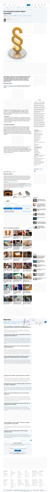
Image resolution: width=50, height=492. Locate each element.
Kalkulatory (37, 130)
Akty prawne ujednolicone (21, 484)
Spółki (13, 321)
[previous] (21, 440)
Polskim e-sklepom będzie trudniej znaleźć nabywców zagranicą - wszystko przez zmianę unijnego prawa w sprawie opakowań (39, 109)
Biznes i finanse (27, 472)
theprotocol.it (40, 485)
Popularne (36, 101)
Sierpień (41, 169)
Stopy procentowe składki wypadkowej (39, 158)
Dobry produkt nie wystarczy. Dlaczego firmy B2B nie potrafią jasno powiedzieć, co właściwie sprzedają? (39, 126)
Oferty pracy (40, 486)
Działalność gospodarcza (7, 322)
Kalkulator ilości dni (36, 144)
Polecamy (34, 254)
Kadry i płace (5, 484)
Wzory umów (40, 483)
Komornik (5, 112)
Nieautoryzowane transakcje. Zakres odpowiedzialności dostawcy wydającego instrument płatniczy (39, 105)
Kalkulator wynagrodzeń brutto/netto (38, 134)
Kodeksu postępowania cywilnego (12, 85)
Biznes (16, 321)
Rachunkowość (5, 473)
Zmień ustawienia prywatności (18, 490)
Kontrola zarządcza (36, 151)
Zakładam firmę (10, 321)
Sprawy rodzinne (20, 472)
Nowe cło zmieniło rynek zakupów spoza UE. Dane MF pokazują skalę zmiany (39, 116)
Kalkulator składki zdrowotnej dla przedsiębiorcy (38, 132)
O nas (4, 490)
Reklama (37, 490)
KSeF (4, 476)
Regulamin (24, 490)
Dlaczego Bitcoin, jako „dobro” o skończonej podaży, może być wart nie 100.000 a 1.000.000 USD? (39, 113)
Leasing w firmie (23, 321)
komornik (5, 203)
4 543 (29, 440)
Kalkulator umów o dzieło (37, 136)
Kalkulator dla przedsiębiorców (38, 133)
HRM (11, 476)
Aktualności (5, 321)
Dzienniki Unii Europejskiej (21, 483)
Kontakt (34, 490)
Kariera (28, 490)
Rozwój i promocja (6, 483)
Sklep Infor (19, 476)
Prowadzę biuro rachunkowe (35, 473)
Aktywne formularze (38, 147)
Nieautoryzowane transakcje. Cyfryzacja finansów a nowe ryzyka (39, 111)
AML (32, 476)
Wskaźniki (37, 154)
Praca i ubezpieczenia (14, 322)
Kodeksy (19, 485)
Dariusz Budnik (8, 19)
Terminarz (37, 169)
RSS (31, 490)
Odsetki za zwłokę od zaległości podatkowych (38, 157)
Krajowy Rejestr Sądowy (37, 152)
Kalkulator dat (36, 145)
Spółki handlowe (36, 149)
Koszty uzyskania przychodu (37, 159)
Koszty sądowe (36, 150)
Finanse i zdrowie (27, 476)
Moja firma (9, 9)
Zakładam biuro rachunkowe (35, 472)
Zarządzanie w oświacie (13, 484)
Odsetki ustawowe (34, 484)
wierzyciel (8, 203)
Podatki (22, 322)
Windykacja (14, 9)
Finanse (19, 321)
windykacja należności (14, 203)
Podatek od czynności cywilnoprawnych (39, 161)
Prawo (11, 9)
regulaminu (18, 448)
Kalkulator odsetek (27, 483)
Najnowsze (40, 101)
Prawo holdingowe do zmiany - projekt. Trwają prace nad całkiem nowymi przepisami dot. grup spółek (39, 120)
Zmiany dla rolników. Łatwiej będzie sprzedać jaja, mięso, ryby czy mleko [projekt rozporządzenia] (39, 118)
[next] (31, 440)
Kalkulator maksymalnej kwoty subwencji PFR (39, 143)
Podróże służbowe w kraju (37, 160)
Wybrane (43, 101)
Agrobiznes (24, 322)
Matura (11, 485)
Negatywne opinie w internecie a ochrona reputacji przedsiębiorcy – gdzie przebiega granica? (39, 107)
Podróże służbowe (34, 483)
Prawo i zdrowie (20, 477)
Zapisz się (17, 450)
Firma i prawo (35, 197)
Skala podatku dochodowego (35, 485)
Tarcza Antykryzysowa (14, 323)
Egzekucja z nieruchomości (13, 182)
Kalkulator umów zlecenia (37, 135)
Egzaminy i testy (12, 483)
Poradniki (8, 323)
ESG (18, 323)
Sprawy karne (19, 473)
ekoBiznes (5, 323)
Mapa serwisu (42, 490)
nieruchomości (27, 184)
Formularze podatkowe (42, 484)
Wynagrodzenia (12, 473)
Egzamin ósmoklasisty (13, 486)
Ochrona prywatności (9, 490)
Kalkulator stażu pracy (27, 484)
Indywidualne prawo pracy (14, 472)
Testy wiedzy (12, 487)
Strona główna (5, 9)
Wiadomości (40, 472)
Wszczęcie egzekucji (18, 9)
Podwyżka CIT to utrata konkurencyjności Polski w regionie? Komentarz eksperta (39, 122)
